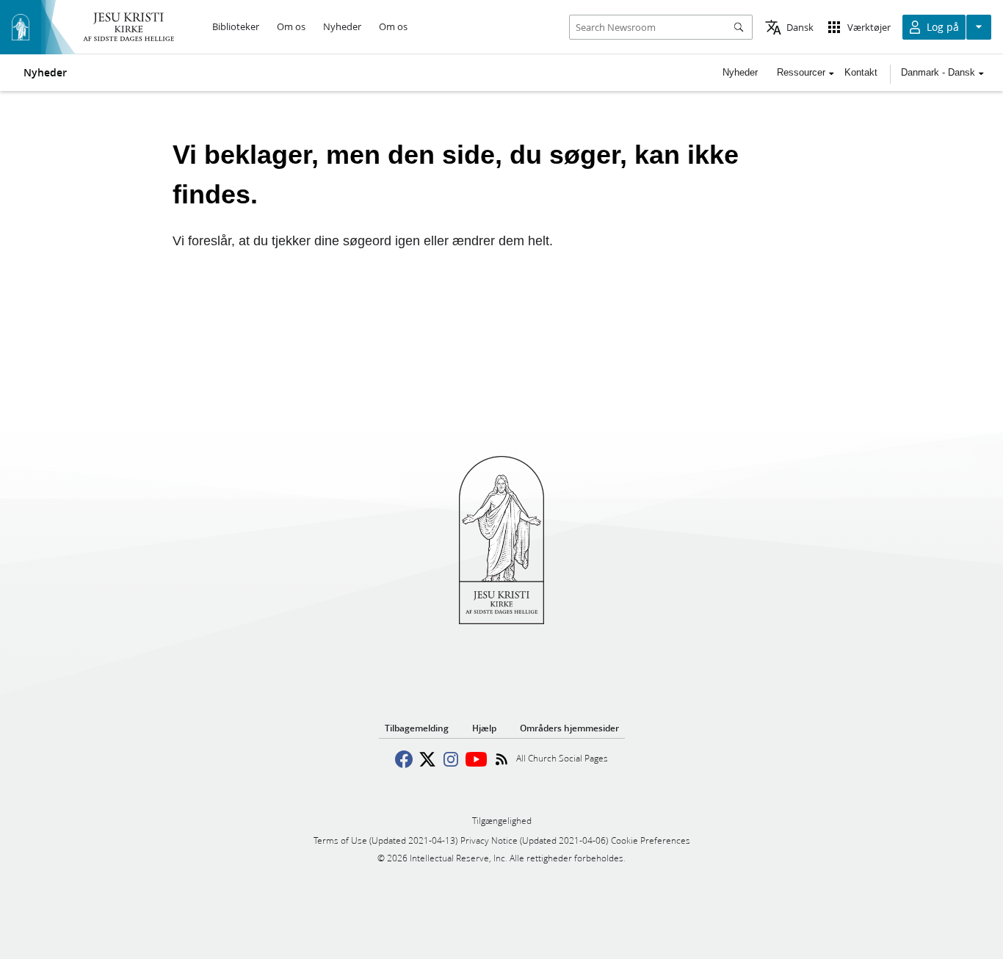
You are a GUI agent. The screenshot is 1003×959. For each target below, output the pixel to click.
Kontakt (860, 72)
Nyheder (45, 73)
